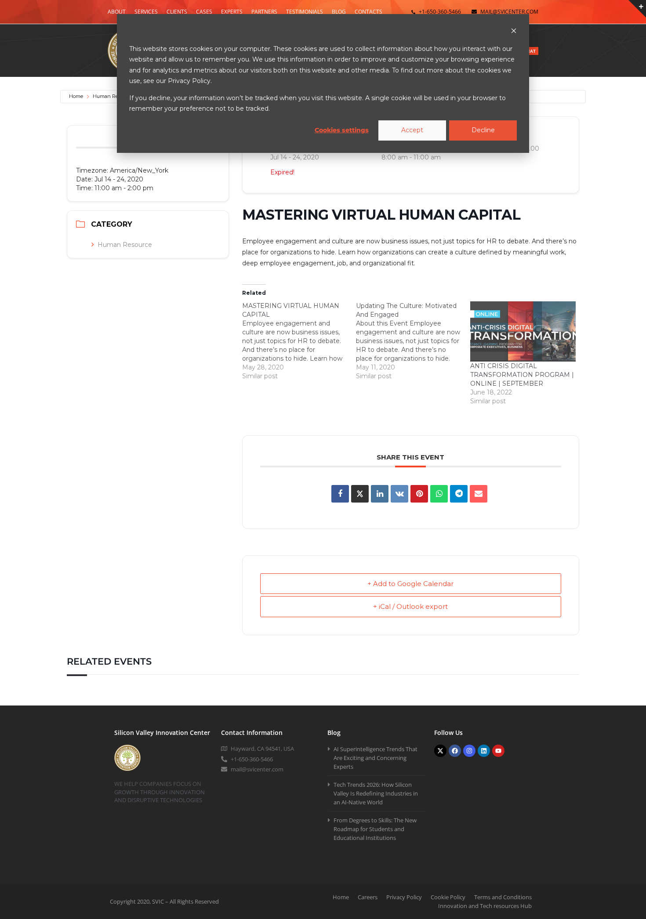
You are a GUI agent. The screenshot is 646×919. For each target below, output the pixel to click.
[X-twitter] (440, 751)
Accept (412, 130)
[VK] (399, 494)
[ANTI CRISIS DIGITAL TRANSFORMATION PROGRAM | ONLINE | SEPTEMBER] (523, 331)
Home (76, 96)
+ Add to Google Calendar (410, 583)
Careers (367, 897)
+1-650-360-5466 (440, 11)
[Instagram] (469, 751)
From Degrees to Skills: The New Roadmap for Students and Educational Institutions (375, 829)
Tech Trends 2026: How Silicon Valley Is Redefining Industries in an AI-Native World (376, 793)
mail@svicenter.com (509, 11)
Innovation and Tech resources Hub (485, 906)
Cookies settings (342, 130)
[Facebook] (455, 751)
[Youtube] (498, 751)
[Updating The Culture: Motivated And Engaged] (413, 340)
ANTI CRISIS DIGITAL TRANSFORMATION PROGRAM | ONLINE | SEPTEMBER (522, 374)
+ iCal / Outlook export (410, 606)
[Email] (478, 494)
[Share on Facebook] (340, 494)
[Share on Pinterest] (419, 494)
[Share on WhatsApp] (439, 494)
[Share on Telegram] (459, 494)
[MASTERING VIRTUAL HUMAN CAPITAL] (299, 340)
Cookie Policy (448, 897)
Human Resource (113, 96)
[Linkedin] (379, 494)
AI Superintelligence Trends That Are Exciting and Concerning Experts (375, 758)
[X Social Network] (360, 494)
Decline (483, 130)
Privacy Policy (404, 897)
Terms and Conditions (503, 897)
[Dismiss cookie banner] (514, 31)
